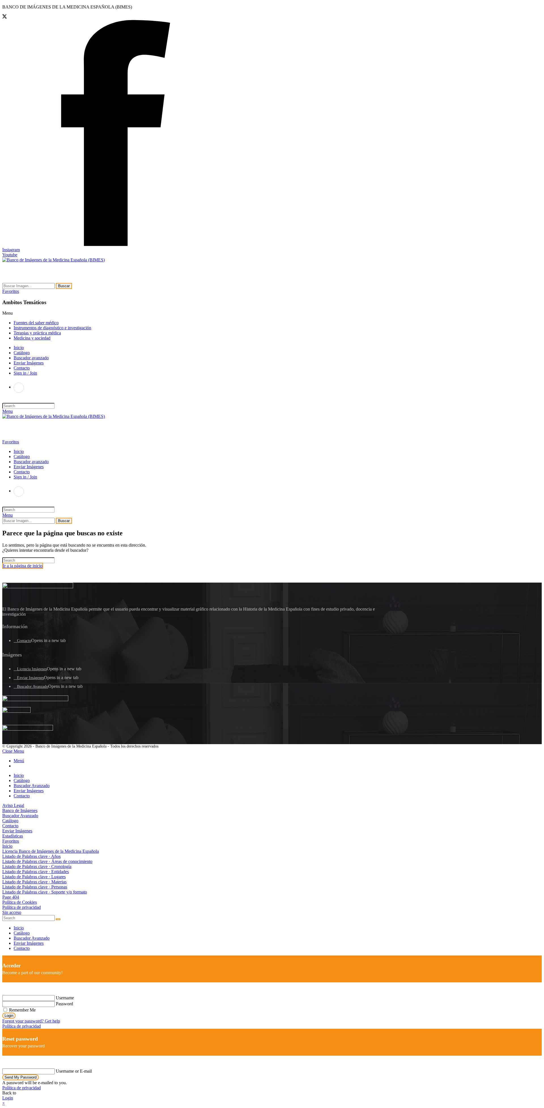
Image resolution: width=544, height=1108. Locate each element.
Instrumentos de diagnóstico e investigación (52, 327)
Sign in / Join (25, 373)
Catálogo (22, 780)
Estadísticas (12, 836)
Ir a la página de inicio (22, 565)
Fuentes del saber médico (36, 322)
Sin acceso (11, 912)
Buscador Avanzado (32, 686)
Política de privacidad (21, 907)
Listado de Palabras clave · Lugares (34, 876)
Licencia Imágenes (32, 669)
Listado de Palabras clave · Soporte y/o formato (44, 892)
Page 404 (10, 897)
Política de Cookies (19, 902)
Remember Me (22, 1010)
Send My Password (21, 1077)
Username (65, 997)
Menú (19, 760)
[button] (10, 291)
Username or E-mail (74, 1071)
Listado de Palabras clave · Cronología (36, 866)
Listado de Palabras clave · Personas (34, 886)
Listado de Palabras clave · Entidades (35, 871)
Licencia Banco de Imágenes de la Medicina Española (50, 851)
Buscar (64, 286)
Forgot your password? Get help (31, 1021)
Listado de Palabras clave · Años (31, 856)
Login (9, 1015)
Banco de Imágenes (19, 810)
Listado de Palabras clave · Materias (34, 881)
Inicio (19, 775)
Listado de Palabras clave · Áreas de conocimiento (47, 861)
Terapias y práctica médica (37, 332)
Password (64, 1003)
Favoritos (10, 841)
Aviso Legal (13, 805)
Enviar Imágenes (30, 678)
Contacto (24, 641)
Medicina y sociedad (32, 338)
